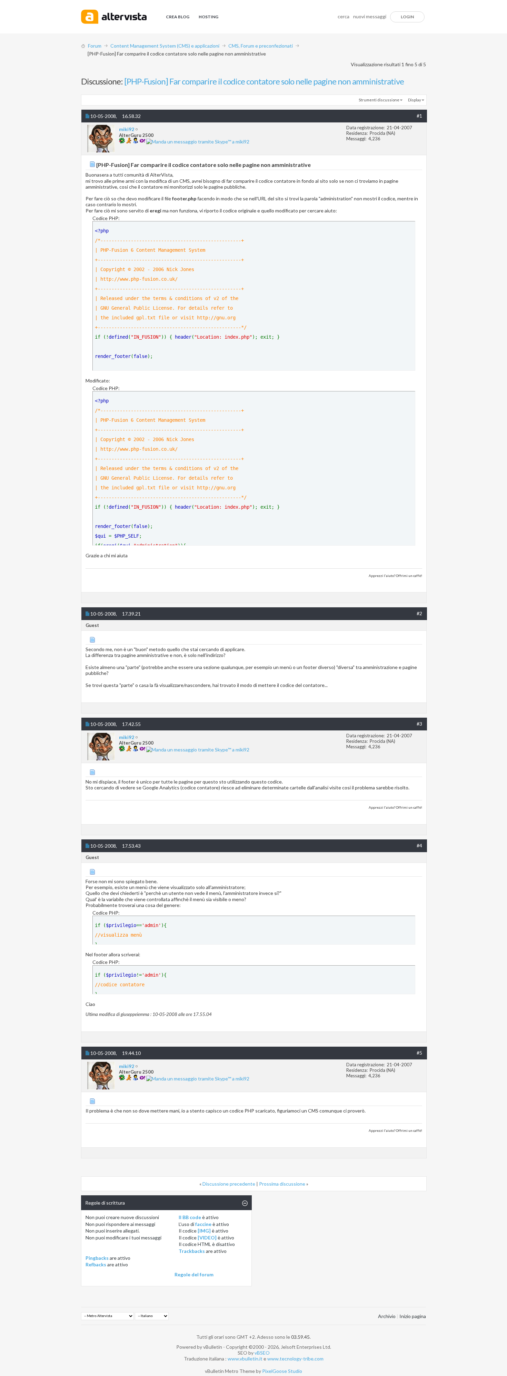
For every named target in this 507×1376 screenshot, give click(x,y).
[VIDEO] (207, 1237)
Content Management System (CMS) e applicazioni (164, 46)
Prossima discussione (282, 1184)
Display (414, 100)
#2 (419, 613)
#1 (419, 116)
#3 (419, 724)
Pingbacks (97, 1258)
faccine (203, 1224)
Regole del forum (194, 1274)
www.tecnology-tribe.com (295, 1359)
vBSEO (262, 1353)
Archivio (387, 1316)
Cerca (343, 16)
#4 (419, 845)
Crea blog (177, 16)
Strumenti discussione (379, 100)
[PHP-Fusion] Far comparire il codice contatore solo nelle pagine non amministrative (264, 81)
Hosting (208, 16)
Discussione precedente (228, 1184)
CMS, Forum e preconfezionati (260, 46)
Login (407, 16)
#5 (419, 1053)
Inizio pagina (412, 1316)
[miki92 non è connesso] (101, 138)
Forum (94, 46)
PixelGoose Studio (282, 1371)
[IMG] (204, 1231)
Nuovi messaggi (369, 16)
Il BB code (190, 1217)
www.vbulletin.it (245, 1359)
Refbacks (96, 1264)
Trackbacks (192, 1251)
